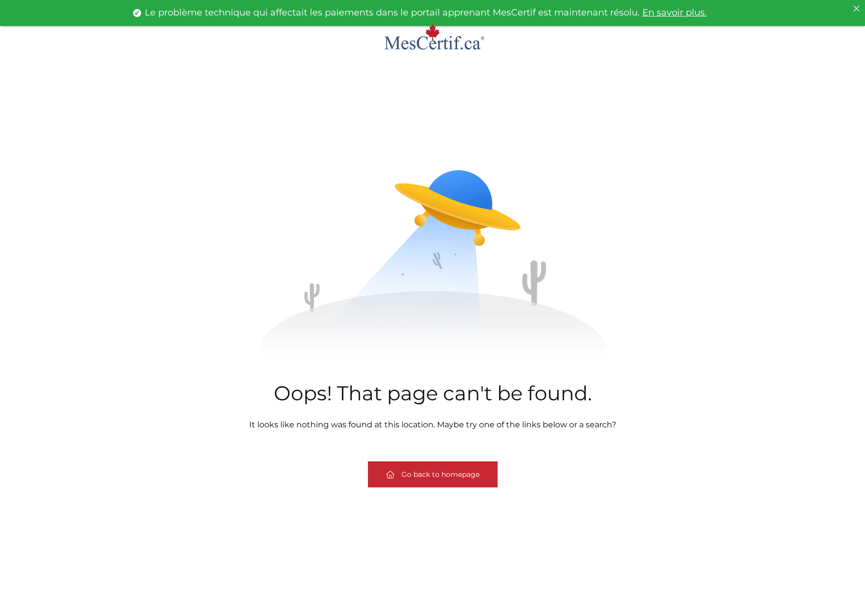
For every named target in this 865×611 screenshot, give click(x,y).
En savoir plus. (674, 12)
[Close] (856, 8)
